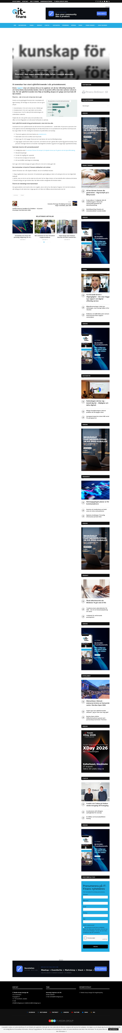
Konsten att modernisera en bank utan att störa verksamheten (96, 510)
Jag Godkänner (113, 1029)
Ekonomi (16, 195)
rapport (20, 88)
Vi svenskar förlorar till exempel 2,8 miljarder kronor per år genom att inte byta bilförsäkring (50, 150)
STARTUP (47, 25)
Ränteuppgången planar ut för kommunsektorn (97, 503)
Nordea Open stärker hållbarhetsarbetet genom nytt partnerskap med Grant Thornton (96, 718)
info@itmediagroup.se (18, 1003)
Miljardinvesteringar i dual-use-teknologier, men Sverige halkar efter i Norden (97, 308)
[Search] (109, 30)
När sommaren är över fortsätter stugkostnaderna (23, 236)
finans (22, 195)
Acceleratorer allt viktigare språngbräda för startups (94, 812)
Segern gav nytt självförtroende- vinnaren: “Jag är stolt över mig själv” (97, 711)
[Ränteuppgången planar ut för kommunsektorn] (95, 490)
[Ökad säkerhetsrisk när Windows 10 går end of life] (95, 588)
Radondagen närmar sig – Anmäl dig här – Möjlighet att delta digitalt (97, 403)
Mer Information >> (61, 1031)
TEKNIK (80, 25)
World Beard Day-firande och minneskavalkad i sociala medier (96, 210)
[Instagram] (98, 1)
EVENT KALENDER (102, 25)
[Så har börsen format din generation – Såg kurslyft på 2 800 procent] (95, 178)
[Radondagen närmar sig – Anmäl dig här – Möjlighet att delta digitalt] (95, 389)
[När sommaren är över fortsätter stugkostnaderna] (23, 226)
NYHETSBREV (16, 1)
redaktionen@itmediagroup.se (33, 1003)
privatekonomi (42, 134)
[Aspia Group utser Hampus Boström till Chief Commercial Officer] (45, 226)
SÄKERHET (39, 25)
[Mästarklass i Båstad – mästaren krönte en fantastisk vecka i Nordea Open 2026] (95, 689)
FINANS (31, 25)
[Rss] (109, 1)
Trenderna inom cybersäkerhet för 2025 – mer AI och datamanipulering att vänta (97, 609)
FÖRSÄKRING (65, 25)
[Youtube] (104, 1)
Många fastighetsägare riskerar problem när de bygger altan (96, 411)
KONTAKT (25, 1)
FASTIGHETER (56, 25)
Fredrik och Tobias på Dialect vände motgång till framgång (97, 804)
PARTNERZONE (22, 25)
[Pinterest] (100, 1)
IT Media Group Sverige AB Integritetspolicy (91, 992)
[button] (14, 232)
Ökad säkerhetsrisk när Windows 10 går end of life (96, 602)
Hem (16, 70)
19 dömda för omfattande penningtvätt (94, 616)
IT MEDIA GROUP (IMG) (61, 1)
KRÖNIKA (73, 25)
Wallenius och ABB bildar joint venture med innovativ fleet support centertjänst (97, 315)
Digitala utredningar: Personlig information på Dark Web (95, 516)
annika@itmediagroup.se (56, 996)
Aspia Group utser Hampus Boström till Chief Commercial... (45, 236)
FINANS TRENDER (90, 25)
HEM (15, 25)
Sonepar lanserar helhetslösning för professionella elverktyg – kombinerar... (67, 237)
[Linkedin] (102, 1)
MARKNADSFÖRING (46, 1)
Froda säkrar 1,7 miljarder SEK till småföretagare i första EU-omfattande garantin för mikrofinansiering (96, 202)
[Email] (106, 1)
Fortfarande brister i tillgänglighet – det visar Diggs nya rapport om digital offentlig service (97, 298)
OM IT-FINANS (34, 1)
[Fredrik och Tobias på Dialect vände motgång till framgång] (95, 791)
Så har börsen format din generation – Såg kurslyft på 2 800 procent (97, 192)
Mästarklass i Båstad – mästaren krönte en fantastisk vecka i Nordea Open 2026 (97, 703)
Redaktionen (25, 77)
